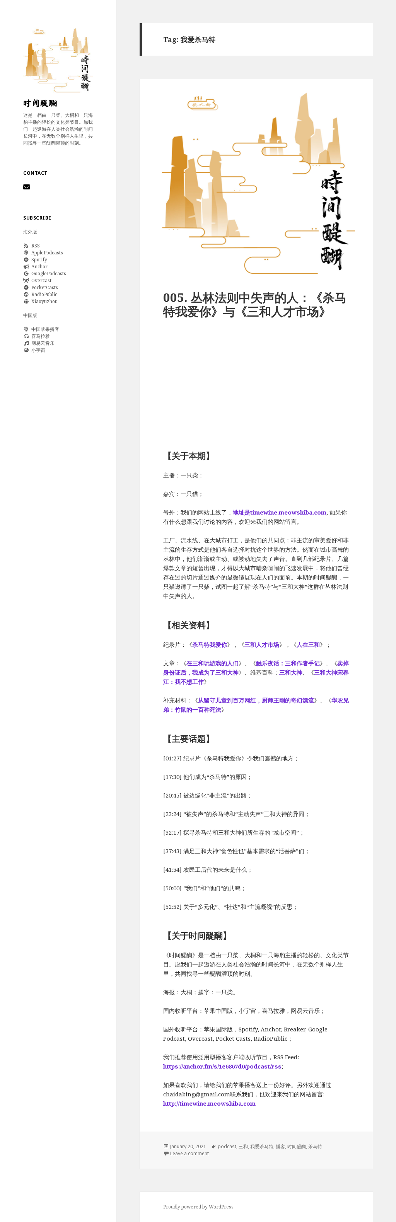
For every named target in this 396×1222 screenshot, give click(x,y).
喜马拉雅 (39, 336)
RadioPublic (43, 294)
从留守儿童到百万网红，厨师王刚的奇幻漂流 (256, 700)
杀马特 (315, 1146)
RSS (34, 245)
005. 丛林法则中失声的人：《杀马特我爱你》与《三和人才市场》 (254, 304)
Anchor (38, 266)
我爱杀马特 (261, 1146)
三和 (243, 1146)
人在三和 (308, 644)
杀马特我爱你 (209, 644)
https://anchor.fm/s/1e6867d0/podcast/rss (222, 1066)
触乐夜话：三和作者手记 (288, 663)
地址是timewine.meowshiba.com (279, 512)
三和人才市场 (261, 644)
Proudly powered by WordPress (198, 1206)
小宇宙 (37, 350)
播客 (280, 1146)
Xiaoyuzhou (43, 301)
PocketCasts (43, 287)
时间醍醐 (40, 103)
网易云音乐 (42, 343)
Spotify (38, 259)
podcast (227, 1146)
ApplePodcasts (46, 252)
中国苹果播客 (44, 329)
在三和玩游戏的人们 (212, 663)
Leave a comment (189, 1153)
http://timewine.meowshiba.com (209, 1103)
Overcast (40, 280)
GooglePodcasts (47, 273)
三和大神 (290, 672)
